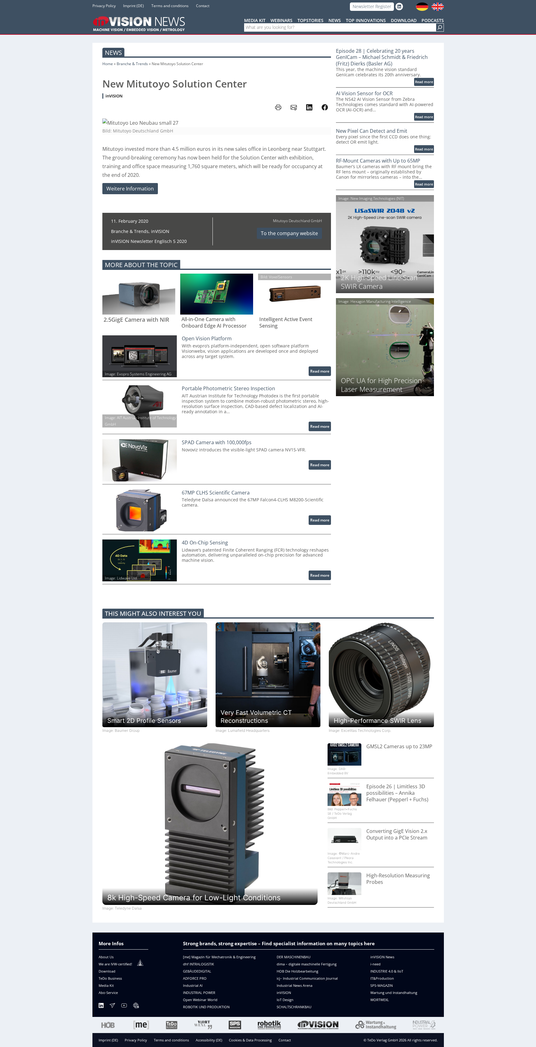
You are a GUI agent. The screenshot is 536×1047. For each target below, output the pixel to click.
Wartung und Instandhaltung (393, 992)
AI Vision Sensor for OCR (364, 93)
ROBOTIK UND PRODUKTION (206, 1006)
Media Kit (106, 985)
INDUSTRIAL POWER (199, 992)
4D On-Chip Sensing (205, 542)
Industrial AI (193, 985)
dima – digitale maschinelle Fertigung (307, 964)
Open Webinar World (200, 999)
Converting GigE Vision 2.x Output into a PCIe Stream (396, 834)
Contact (285, 1040)
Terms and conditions (171, 1040)
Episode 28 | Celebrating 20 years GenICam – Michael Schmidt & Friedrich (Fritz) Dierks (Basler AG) (382, 57)
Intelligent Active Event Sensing (285, 322)
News (113, 52)
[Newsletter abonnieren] (112, 1006)
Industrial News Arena (294, 985)
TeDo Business (110, 978)
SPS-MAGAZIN (381, 985)
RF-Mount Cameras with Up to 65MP (378, 161)
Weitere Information (130, 188)
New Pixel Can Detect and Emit (371, 131)
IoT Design (285, 999)
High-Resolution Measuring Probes (398, 878)
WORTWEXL (379, 999)
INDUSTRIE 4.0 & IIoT (386, 971)
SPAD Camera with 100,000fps (217, 442)
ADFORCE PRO (195, 978)
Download (107, 971)
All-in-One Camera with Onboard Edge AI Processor (214, 322)
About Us (106, 957)
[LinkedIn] (101, 1006)
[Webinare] (136, 1006)
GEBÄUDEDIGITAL (197, 971)
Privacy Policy (136, 1040)
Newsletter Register (372, 6)
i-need (375, 964)
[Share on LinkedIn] (309, 107)
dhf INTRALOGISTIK (198, 964)
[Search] (440, 27)
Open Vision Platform (207, 338)
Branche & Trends (132, 63)
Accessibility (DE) (209, 1040)
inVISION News (382, 957)
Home (107, 63)
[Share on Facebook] (325, 107)
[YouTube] (124, 1006)
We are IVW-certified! (115, 964)
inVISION (114, 96)
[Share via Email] (294, 107)
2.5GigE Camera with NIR (136, 319)
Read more (320, 372)
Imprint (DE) (108, 1040)
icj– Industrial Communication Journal (307, 978)
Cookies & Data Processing (250, 1040)
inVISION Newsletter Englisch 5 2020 (149, 241)
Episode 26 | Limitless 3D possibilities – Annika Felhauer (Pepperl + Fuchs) (397, 793)
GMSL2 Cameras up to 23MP (399, 746)
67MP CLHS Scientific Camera (216, 493)
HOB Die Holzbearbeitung (297, 971)
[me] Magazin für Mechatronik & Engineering (219, 957)
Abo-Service (108, 992)
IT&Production (382, 978)
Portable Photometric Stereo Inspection (228, 388)
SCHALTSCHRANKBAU (294, 1006)
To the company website (289, 233)
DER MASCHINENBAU (293, 957)
